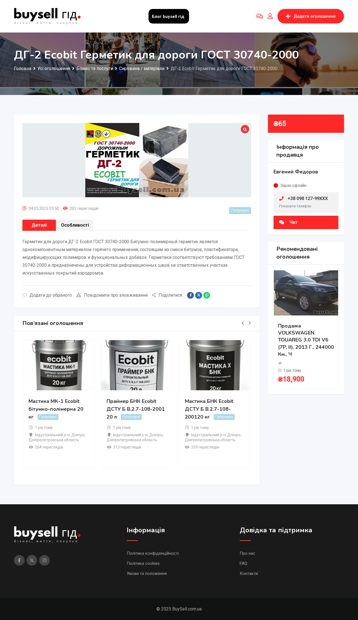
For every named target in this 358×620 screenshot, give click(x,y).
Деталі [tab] (39, 225)
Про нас (247, 553)
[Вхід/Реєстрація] (270, 16)
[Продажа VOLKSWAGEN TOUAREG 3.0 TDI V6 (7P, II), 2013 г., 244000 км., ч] (306, 292)
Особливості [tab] (75, 225)
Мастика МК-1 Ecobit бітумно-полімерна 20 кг (56, 409)
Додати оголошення (315, 16)
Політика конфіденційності (153, 553)
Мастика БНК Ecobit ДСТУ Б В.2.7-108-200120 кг (209, 409)
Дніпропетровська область (54, 440)
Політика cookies (143, 563)
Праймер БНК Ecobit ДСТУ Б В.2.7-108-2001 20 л (136, 409)
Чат (293, 222)
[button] (242, 323)
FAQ (243, 563)
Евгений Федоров (296, 171)
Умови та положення (147, 573)
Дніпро (77, 435)
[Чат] (259, 16)
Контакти (249, 573)
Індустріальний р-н (52, 435)
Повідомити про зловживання (116, 295)
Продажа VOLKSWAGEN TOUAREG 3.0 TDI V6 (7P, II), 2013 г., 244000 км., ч (306, 339)
